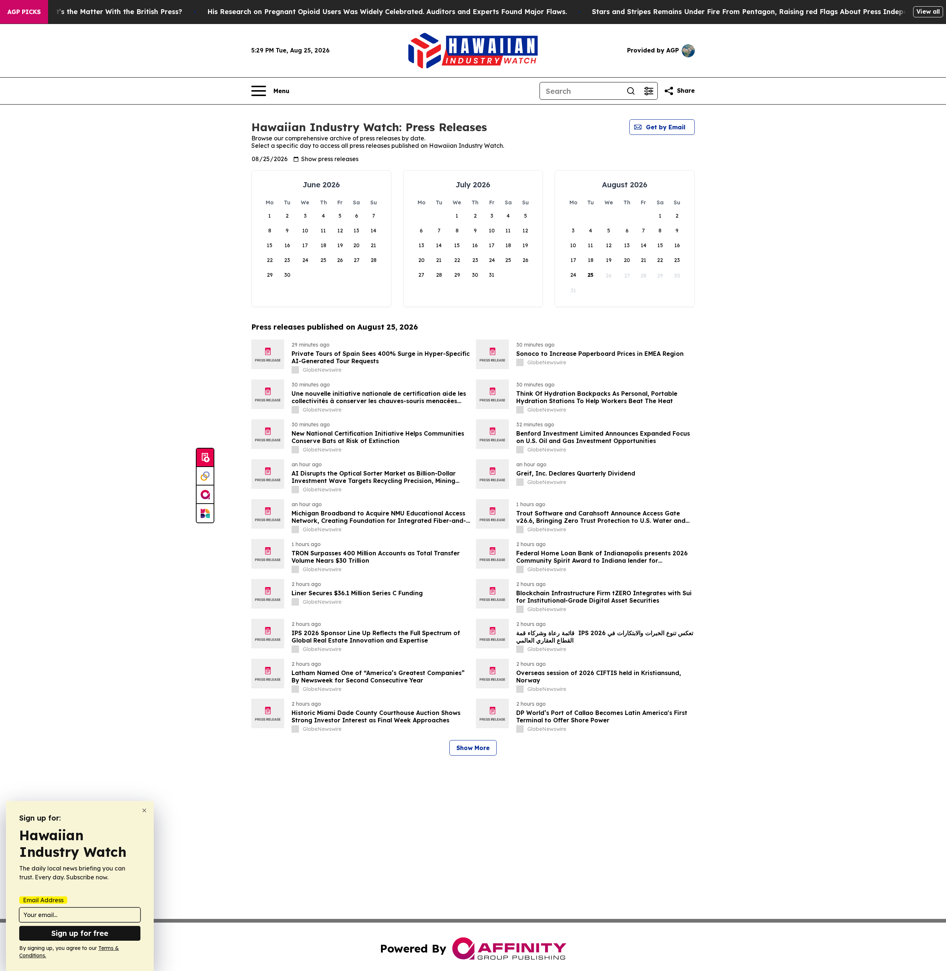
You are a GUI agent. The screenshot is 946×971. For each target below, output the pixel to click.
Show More (473, 748)
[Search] (631, 90)
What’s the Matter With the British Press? (111, 11)
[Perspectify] (205, 476)
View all (928, 11)
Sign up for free (79, 933)
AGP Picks (24, 12)
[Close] (144, 810)
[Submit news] (205, 458)
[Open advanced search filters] (648, 90)
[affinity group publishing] (205, 495)
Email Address (43, 900)
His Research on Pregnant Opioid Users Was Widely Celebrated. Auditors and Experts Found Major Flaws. (387, 11)
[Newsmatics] (205, 513)
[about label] (295, 370)
